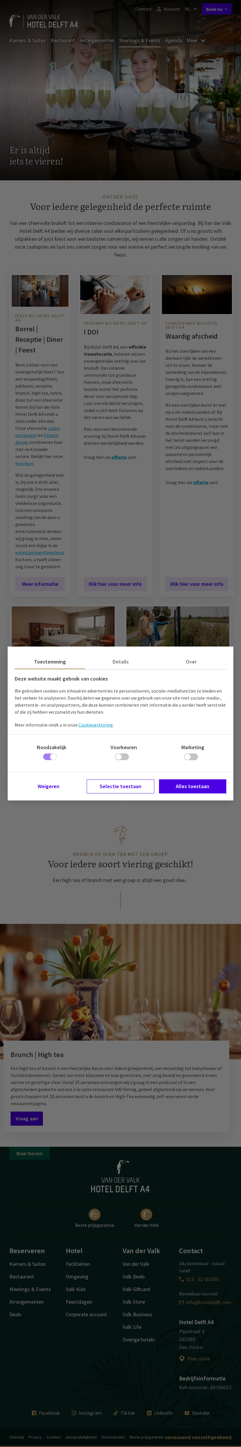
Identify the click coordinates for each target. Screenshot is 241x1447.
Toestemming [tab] (50, 661)
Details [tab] (121, 661)
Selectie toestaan (120, 786)
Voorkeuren (124, 747)
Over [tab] (191, 661)
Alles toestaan (192, 786)
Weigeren (48, 786)
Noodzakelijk (51, 747)
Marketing (192, 747)
